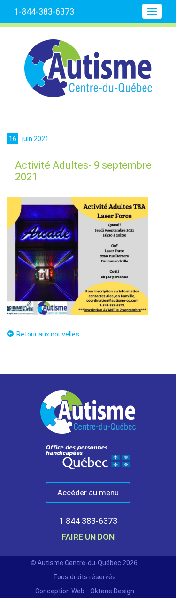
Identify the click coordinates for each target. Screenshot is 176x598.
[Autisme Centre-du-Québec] (88, 62)
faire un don (88, 537)
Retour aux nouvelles (47, 334)
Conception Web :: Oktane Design (84, 591)
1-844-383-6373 (44, 11)
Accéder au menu (88, 492)
